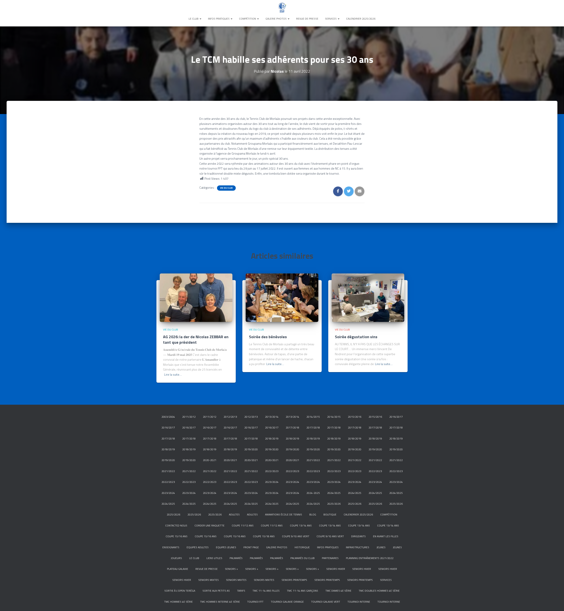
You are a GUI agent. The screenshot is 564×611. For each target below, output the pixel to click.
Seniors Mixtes (208, 580)
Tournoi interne (358, 602)
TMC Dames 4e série (338, 591)
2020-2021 (209, 460)
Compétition (248, 19)
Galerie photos (276, 19)
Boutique (329, 514)
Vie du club (226, 188)
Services (331, 19)
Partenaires (330, 558)
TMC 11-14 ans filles (266, 591)
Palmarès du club (302, 558)
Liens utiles (214, 558)
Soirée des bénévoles (268, 337)
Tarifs (241, 591)
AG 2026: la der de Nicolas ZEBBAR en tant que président (195, 339)
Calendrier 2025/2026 (360, 19)
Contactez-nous (176, 525)
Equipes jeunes (226, 547)
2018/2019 (271, 438)
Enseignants (170, 547)
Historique (302, 547)
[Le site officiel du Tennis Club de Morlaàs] (282, 7)
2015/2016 (354, 417)
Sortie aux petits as (216, 591)
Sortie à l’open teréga (179, 591)
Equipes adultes (198, 547)
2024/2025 (334, 493)
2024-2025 (313, 493)
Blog (312, 514)
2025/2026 (334, 504)
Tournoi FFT (255, 602)
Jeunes (381, 547)
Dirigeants (358, 536)
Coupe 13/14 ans (301, 525)
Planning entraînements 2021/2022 (369, 558)
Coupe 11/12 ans (243, 525)
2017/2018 (292, 427)
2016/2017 (396, 417)
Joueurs (176, 558)
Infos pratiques (219, 19)
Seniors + (231, 569)
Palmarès (236, 558)
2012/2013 (230, 417)
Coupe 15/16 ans (176, 536)
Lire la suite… (173, 374)
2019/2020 (251, 449)
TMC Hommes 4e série (178, 602)
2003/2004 (168, 417)
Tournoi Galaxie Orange (287, 602)
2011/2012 (189, 417)
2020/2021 (230, 460)
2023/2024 (271, 482)
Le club (194, 19)
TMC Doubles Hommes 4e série (379, 591)
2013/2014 (271, 417)
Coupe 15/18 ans (264, 536)
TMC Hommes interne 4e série (220, 602)
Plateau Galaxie (177, 569)
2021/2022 (313, 460)
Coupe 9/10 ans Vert (295, 536)
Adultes (234, 514)
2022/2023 (271, 471)
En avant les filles (385, 536)
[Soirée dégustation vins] (368, 297)
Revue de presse (307, 19)
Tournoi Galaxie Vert (325, 602)
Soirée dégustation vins (356, 337)
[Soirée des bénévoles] (282, 297)
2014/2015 (313, 417)
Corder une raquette (209, 525)
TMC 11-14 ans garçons (302, 591)
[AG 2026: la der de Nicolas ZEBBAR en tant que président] (196, 297)
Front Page (251, 547)
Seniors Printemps (294, 580)
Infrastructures (357, 547)
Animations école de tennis (283, 514)
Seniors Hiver (335, 569)
